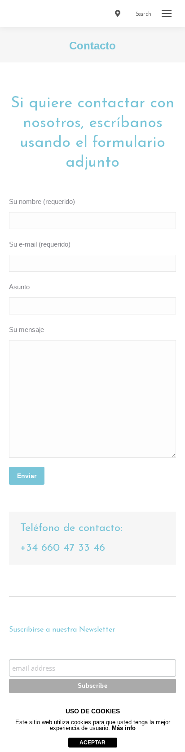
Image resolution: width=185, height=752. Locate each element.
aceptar (92, 742)
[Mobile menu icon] (166, 13)
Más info (124, 728)
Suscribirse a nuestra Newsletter (92, 651)
